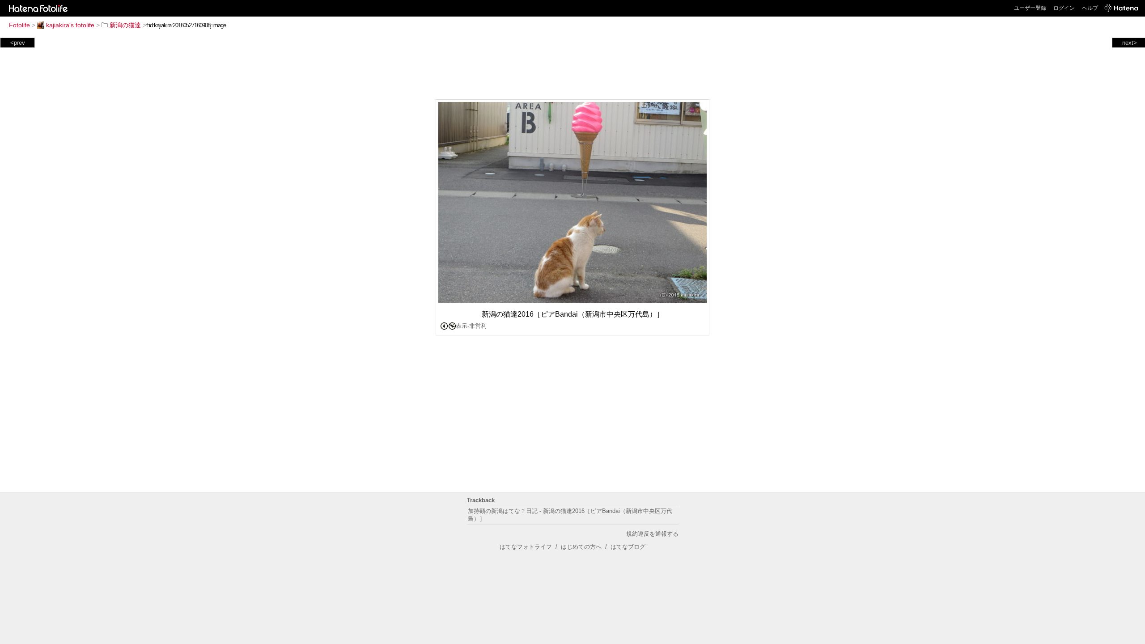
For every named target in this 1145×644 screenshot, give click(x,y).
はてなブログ (628, 546)
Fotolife (19, 25)
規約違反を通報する (652, 533)
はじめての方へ (581, 546)
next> (1129, 42)
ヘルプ (1090, 8)
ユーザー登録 (1030, 8)
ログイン (1064, 8)
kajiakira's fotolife (70, 25)
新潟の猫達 (125, 25)
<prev (17, 42)
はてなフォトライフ (526, 546)
